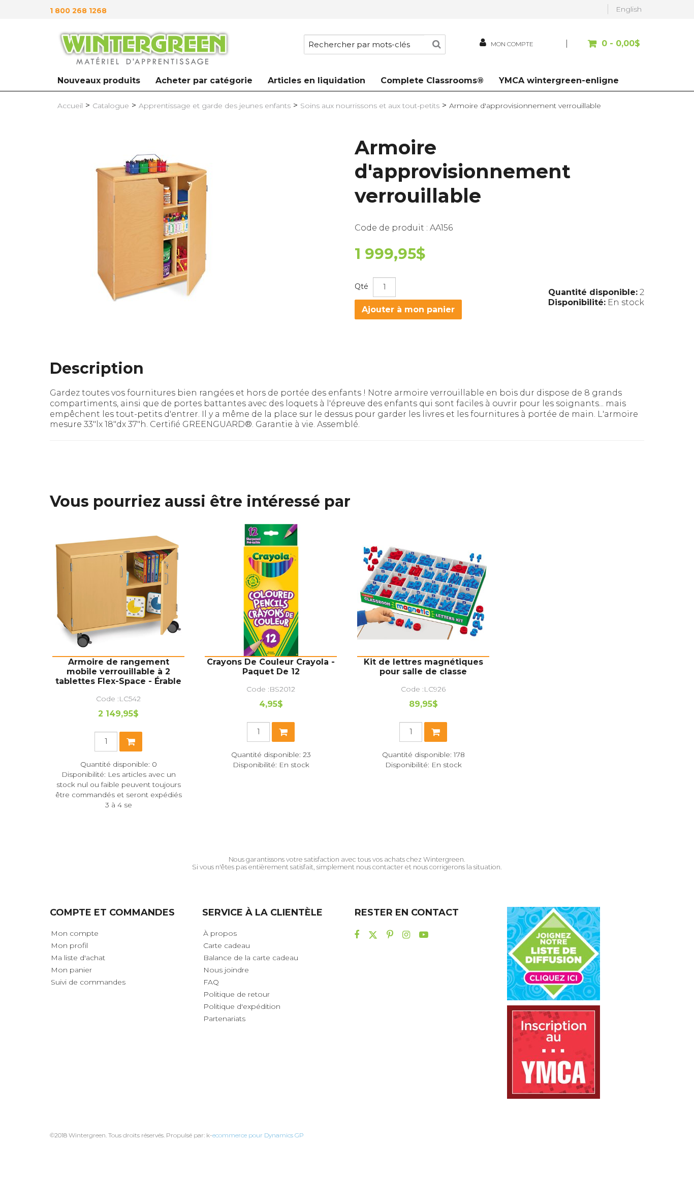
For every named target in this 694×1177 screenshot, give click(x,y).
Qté (361, 286)
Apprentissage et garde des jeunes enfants (215, 105)
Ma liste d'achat (78, 957)
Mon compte (75, 933)
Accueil (70, 105)
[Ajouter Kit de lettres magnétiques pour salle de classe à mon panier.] (435, 732)
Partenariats (224, 1018)
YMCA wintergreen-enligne (559, 80)
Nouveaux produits (98, 80)
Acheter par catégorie (204, 80)
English (629, 9)
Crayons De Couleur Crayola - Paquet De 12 (271, 666)
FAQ (211, 982)
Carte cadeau (226, 945)
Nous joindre (226, 969)
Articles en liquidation (316, 80)
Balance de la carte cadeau (250, 957)
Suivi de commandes (88, 982)
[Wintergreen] (144, 50)
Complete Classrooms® (432, 80)
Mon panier (71, 969)
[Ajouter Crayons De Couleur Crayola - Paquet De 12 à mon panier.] (283, 732)
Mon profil (69, 945)
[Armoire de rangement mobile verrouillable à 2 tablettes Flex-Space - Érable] (118, 590)
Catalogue (110, 105)
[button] (604, 48)
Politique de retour (236, 994)
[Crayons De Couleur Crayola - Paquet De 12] (271, 590)
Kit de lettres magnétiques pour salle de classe (423, 666)
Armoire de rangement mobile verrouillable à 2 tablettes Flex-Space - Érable (118, 671)
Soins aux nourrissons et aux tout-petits (369, 105)
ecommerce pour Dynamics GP (258, 1135)
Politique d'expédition (241, 1006)
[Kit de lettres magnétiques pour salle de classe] (423, 590)
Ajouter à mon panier (408, 309)
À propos (220, 933)
